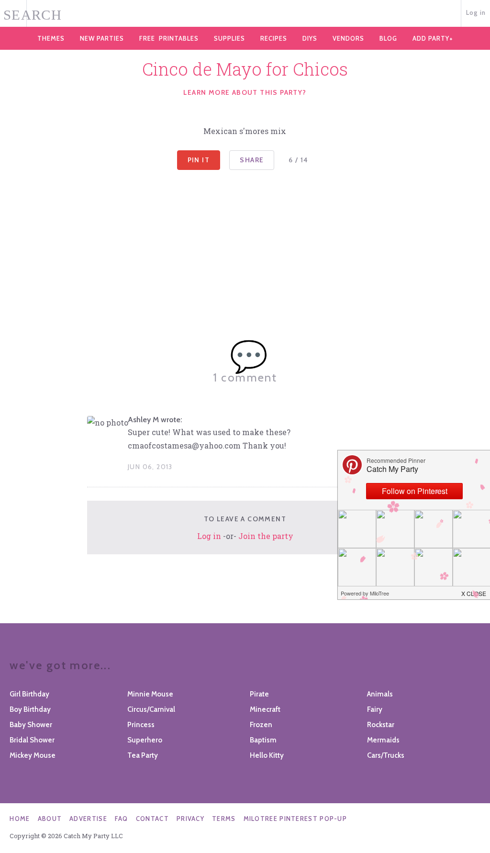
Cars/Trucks (385, 755)
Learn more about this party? (244, 92)
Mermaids (383, 740)
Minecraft (265, 709)
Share (252, 160)
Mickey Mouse (33, 755)
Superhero (144, 740)
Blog (388, 38)
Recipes (273, 38)
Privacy (190, 818)
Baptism (263, 740)
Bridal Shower (32, 740)
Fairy (374, 709)
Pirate (259, 694)
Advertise (88, 818)
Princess (141, 724)
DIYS (309, 38)
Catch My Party (245, 14)
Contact (152, 818)
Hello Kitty (267, 755)
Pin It (199, 160)
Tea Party (142, 755)
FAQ (121, 818)
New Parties (102, 38)
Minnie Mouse (150, 694)
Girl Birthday (29, 694)
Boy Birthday (30, 709)
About (50, 818)
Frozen (261, 724)
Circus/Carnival (151, 709)
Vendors (348, 38)
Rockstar (380, 724)
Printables (169, 38)
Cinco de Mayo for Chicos (245, 68)
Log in (476, 12)
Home (20, 818)
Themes (51, 38)
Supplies (229, 38)
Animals (380, 694)
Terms (224, 818)
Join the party (265, 536)
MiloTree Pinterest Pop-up (295, 818)
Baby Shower (31, 724)
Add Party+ (432, 38)
